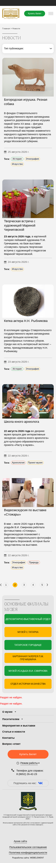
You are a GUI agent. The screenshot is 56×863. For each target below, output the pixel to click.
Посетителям (10, 719)
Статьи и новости (13, 731)
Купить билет (34, 13)
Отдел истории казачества (28, 684)
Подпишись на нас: (24, 783)
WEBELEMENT (36, 858)
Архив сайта (20, 841)
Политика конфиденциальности (28, 852)
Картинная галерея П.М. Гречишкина (28, 658)
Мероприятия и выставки (18, 725)
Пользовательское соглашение (28, 847)
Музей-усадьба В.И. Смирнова (28, 671)
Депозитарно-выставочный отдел (28, 619)
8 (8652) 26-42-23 (26, 774)
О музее (7, 711)
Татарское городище (28, 645)
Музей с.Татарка (28, 632)
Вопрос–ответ (11, 743)
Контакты (8, 737)
